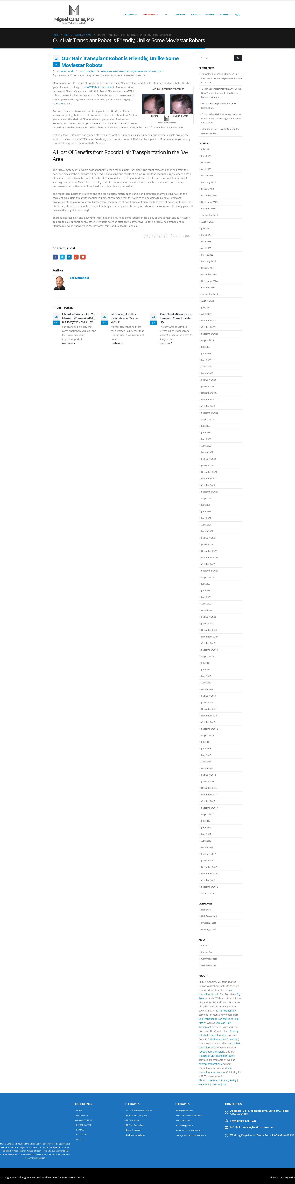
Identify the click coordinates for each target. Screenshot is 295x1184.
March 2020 (207, 610)
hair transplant (155, 71)
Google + (76, 257)
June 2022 (206, 432)
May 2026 (206, 162)
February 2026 (208, 182)
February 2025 (208, 261)
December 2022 (209, 392)
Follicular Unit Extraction (224, 1039)
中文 (237, 14)
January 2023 (207, 386)
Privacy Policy (228, 1080)
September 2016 (209, 886)
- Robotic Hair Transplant (136, 1115)
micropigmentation (210, 1064)
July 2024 (205, 307)
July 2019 (205, 662)
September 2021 (209, 491)
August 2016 (207, 893)
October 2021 (208, 485)
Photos (195, 14)
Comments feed (209, 958)
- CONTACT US (81, 1134)
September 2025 (209, 215)
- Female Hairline (182, 1120)
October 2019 (208, 643)
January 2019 (207, 702)
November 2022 (209, 399)
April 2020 (206, 603)
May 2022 (206, 439)
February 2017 (208, 853)
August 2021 (207, 498)
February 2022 (208, 458)
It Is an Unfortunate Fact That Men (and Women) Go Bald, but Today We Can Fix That (79, 318)
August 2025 (207, 221)
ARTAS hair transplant (100, 87)
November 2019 (209, 636)
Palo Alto (58, 103)
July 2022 (205, 425)
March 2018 (207, 768)
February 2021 (208, 537)
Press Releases (208, 922)
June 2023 (206, 353)
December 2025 (209, 195)
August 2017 (207, 814)
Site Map (213, 1080)
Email (82, 257)
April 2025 (206, 248)
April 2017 (206, 840)
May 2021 (206, 518)
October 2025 (208, 208)
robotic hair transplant (212, 1051)
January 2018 (207, 781)
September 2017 (209, 807)
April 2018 (206, 761)
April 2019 (206, 682)
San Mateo (224, 1018)
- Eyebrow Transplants (135, 1135)
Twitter (62, 257)
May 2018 (206, 755)
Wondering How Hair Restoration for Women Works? (125, 318)
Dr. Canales (130, 14)
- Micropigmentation (184, 1110)
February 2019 (208, 695)
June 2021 (206, 511)
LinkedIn (69, 257)
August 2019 (207, 656)
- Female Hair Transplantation (188, 1115)
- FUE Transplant (132, 1120)
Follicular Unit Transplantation (216, 1055)
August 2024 (207, 300)
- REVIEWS (79, 1129)
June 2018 (206, 748)
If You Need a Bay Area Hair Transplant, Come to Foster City (175, 318)
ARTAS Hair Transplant (118, 71)
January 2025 (207, 267)
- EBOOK (79, 1139)
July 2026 (205, 149)
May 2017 (206, 834)
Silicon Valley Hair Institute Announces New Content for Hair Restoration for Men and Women (221, 93)
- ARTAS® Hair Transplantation (138, 1110)
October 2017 (208, 801)
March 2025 (207, 254)
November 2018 (209, 715)
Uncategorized (208, 929)
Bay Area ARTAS (139, 71)
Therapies (179, 14)
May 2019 (206, 676)
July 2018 (205, 741)
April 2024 (206, 313)
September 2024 (209, 294)
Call (166, 14)
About (202, 1080)
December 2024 (209, 274)
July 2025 (205, 228)
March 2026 (207, 175)
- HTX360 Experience (184, 1125)
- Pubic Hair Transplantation (187, 1130)
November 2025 (209, 202)
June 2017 (206, 827)
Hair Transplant (87, 71)
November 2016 (209, 873)
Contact (225, 14)
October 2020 (208, 564)
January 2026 (207, 188)
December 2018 (209, 708)
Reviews (209, 14)
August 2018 (207, 735)
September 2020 (209, 570)
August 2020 (207, 577)
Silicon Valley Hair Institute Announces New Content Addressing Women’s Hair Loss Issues (221, 118)
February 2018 (208, 774)
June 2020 (206, 590)
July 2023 (205, 346)
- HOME (78, 1110)
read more (68, 343)
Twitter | (217, 1084)
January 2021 (207, 544)
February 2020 (208, 616)
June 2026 (206, 155)
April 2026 (206, 169)
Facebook (55, 257)
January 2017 (207, 860)
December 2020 (209, 551)
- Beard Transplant (133, 1130)
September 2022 (209, 412)
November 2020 (209, 557)
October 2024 (208, 287)
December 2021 (209, 472)
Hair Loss (206, 909)
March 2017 (207, 847)
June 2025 (206, 234)
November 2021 (209, 478)
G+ (224, 1084)
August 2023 (207, 340)
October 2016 (208, 880)
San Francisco (206, 1018)
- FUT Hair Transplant (134, 1125)
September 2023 (209, 333)
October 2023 (208, 327)
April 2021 (206, 524)
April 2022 (206, 445)
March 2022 (207, 452)
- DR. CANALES (81, 1115)
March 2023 (207, 373)
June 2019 (206, 669)
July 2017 (205, 820)
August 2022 (207, 419)
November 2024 (209, 281)
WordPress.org (208, 965)
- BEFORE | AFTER (83, 1125)
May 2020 (206, 596)
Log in (204, 945)
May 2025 (206, 241)
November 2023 (209, 320)
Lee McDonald (67, 71)
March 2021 (207, 531)
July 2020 (205, 583)
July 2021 (205, 504)
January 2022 (207, 465)
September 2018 (209, 728)
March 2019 (207, 689)
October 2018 (208, 722)
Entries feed (207, 952)
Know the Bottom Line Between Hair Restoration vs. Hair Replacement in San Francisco (221, 78)
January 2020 (207, 623)
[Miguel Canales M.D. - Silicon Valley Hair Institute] (74, 14)
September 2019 (209, 649)
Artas (103, 71)
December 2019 (209, 629)
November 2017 (209, 794)
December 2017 (209, 787)
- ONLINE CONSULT (83, 1120)
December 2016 (209, 867)
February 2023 (208, 379)
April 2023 (206, 366)
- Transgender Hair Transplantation (190, 1135)
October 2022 (208, 406)
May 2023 (206, 360)
